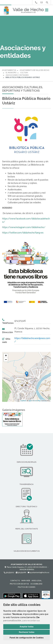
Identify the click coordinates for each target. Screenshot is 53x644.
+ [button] (6, 355)
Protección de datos (19, 584)
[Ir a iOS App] (31, 596)
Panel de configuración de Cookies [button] (26, 638)
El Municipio (11, 73)
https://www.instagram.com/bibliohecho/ (23, 227)
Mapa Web (25, 581)
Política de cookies (26, 587)
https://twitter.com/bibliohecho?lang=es (22, 232)
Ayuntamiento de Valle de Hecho (34, 70)
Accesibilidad (36, 584)
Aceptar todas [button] (26, 627)
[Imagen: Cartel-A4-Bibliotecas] (12, 419)
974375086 (21, 572)
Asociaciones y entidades (17, 75)
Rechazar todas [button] (26, 632)
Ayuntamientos (9, 70)
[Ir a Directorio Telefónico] (36, 2)
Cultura (24, 73)
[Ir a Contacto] (41, 2)
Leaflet (23, 401)
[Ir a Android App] (12, 596)
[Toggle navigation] (46, 11)
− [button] (6, 359)
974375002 (9, 572)
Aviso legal (37, 581)
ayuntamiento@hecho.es (39, 572)
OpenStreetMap (35, 401)
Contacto (15, 581)
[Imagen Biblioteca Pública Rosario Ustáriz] (26, 136)
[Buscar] (47, 2)
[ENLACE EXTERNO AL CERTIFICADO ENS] (46, 596)
